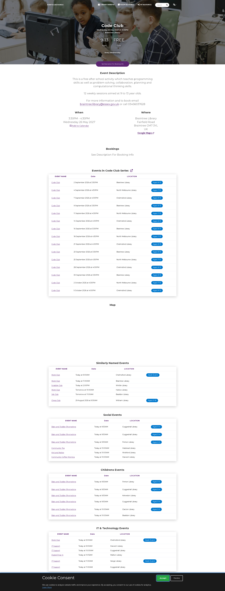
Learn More (47, 587)
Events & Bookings (55, 5)
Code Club (55, 182)
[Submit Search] (167, 5)
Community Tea (58, 448)
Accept (163, 578)
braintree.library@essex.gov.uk (99, 104)
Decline (177, 578)
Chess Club (55, 400)
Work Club (55, 375)
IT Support (55, 546)
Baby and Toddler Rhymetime (63, 427)
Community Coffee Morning (63, 457)
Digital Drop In (57, 555)
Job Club (54, 394)
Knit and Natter (57, 453)
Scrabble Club (56, 385)
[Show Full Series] (131, 170)
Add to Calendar (80, 125)
